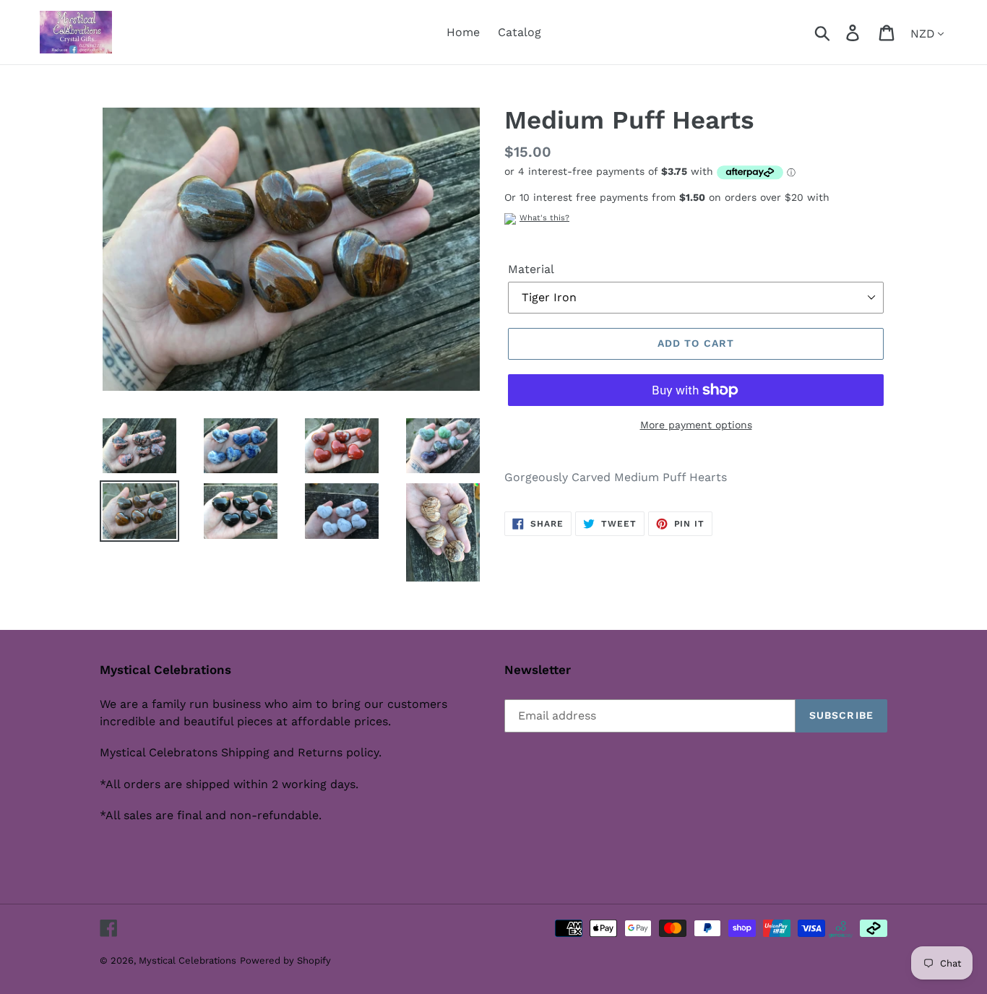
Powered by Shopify (285, 960)
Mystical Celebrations (187, 960)
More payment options (696, 425)
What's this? (544, 217)
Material (531, 269)
